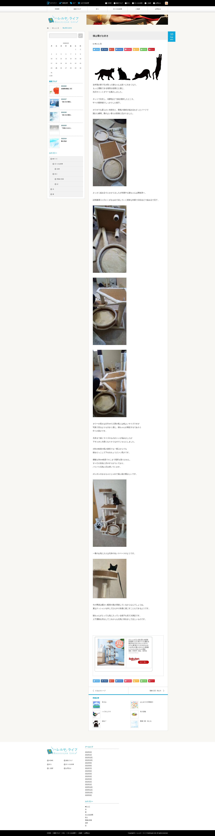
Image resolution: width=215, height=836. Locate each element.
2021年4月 (88, 776)
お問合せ (158, 9)
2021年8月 (88, 765)
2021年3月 (88, 779)
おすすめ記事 (85, 3)
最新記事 (65, 3)
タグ (74, 3)
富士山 (104, 702)
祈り (97, 9)
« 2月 (50, 76)
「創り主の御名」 (66, 102)
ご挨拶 (137, 9)
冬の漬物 (143, 711)
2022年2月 (88, 752)
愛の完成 (64, 141)
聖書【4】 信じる (146, 721)
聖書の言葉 (60, 179)
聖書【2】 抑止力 (155, 691)
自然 (58, 169)
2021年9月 (88, 763)
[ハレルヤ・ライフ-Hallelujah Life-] (63, 19)
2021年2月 (88, 781)
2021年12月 (88, 757)
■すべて (97, 43)
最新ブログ (77, 9)
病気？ (104, 721)
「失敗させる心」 (66, 128)
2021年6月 (88, 771)
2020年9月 (88, 795)
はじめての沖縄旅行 (146, 702)
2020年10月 (88, 792)
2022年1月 (88, 755)
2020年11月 (88, 790)
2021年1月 (88, 784)
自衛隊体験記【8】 (67, 88)
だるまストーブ (100, 691)
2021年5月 (88, 773)
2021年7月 (88, 768)
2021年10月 (88, 760)
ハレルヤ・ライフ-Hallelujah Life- (146, 833)
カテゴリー (53, 3)
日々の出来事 (117, 9)
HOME (57, 9)
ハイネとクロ (106, 711)
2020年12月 (88, 787)
